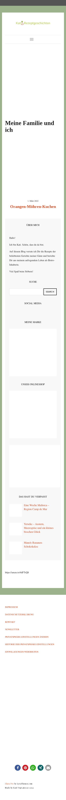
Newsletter (12, 629)
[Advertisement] (33, 85)
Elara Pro (9, 783)
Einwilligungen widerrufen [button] (21, 651)
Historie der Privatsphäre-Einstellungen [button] (29, 644)
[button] (18, 768)
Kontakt (10, 621)
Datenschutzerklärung (19, 614)
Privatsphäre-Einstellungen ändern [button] (26, 636)
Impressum (11, 607)
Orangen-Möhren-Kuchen (33, 206)
